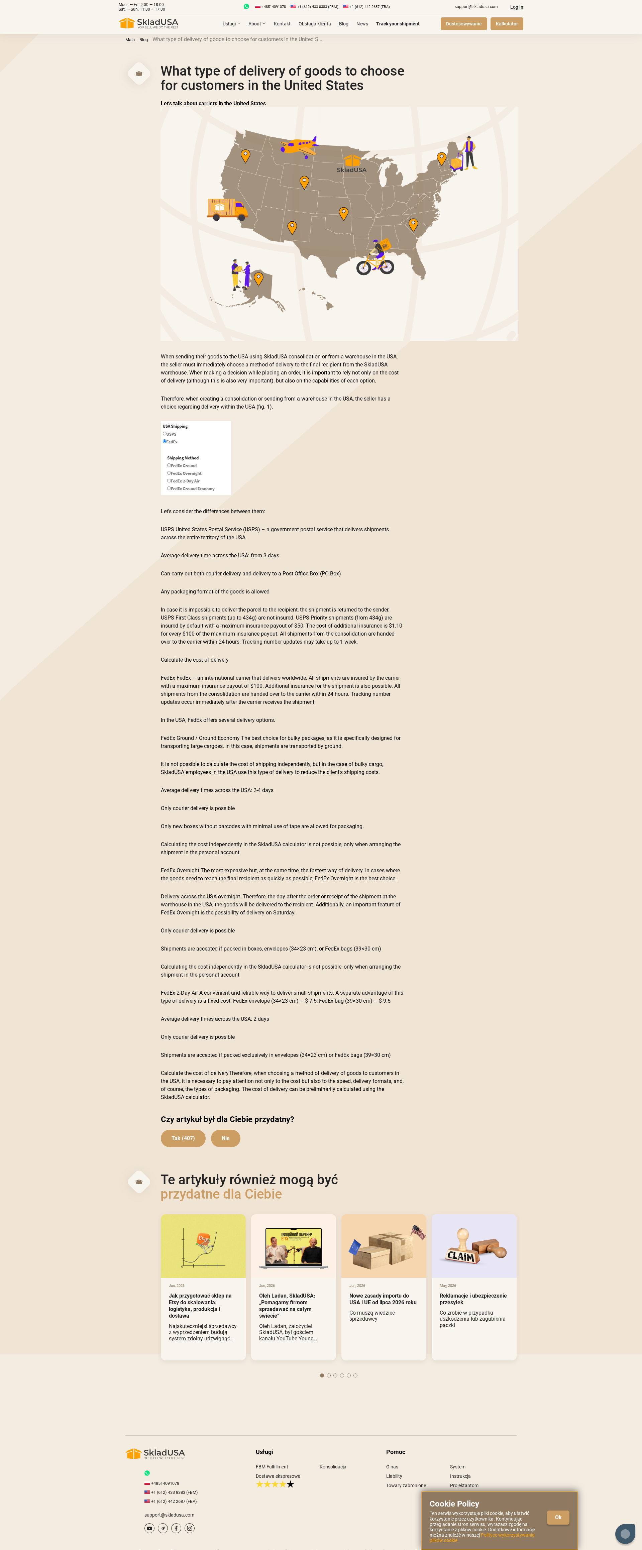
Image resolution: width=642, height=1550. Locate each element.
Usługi (229, 23)
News (362, 23)
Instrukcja (460, 1476)
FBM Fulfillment (272, 1466)
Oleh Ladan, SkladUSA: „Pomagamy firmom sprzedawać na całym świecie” (287, 1306)
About (254, 23)
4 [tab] (342, 1375)
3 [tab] (335, 1375)
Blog (343, 23)
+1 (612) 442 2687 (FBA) (370, 7)
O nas (392, 1466)
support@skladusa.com (476, 6)
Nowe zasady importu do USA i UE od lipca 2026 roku (383, 1299)
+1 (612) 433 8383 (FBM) (317, 7)
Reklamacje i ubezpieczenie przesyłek (473, 1299)
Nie (226, 1138)
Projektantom (464, 1485)
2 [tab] (329, 1375)
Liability (394, 1476)
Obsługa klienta (315, 23)
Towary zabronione (406, 1485)
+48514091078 (274, 7)
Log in (516, 7)
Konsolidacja (333, 1466)
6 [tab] (355, 1375)
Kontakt (282, 23)
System (457, 1466)
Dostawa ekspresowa (278, 1476)
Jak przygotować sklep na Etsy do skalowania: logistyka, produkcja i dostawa (200, 1306)
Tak (176, 1138)
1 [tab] (322, 1375)
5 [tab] (349, 1375)
